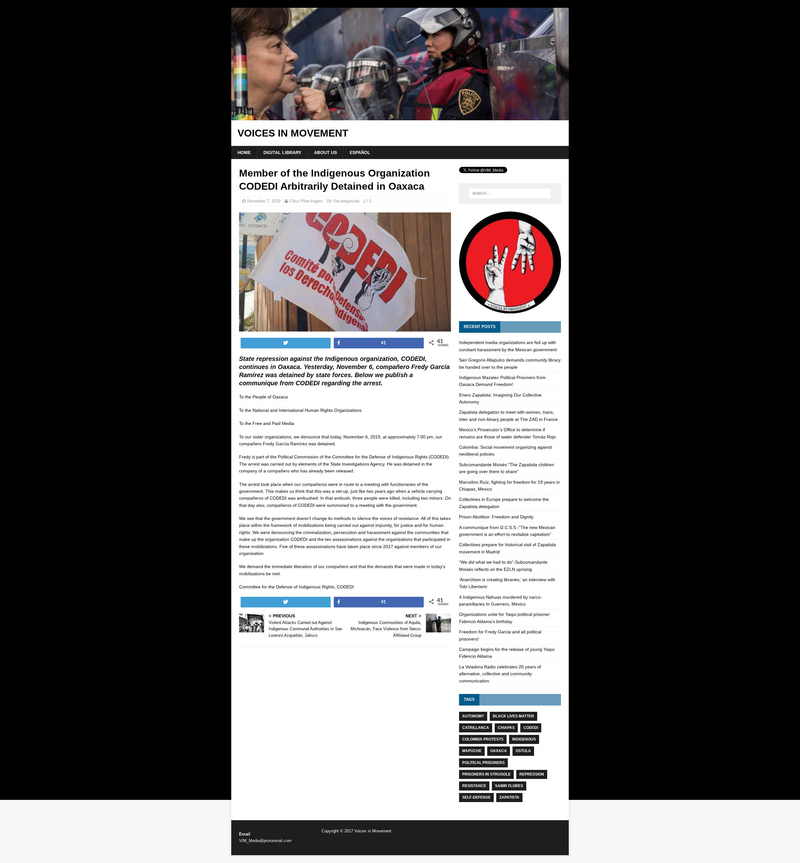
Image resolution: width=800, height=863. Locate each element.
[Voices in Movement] (400, 116)
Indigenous (524, 739)
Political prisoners (483, 763)
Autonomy (473, 716)
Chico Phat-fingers (306, 201)
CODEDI (530, 728)
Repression (531, 774)
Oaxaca (498, 751)
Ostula (523, 751)
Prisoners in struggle (486, 774)
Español (360, 152)
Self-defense (476, 797)
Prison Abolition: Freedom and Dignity (496, 516)
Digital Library (282, 152)
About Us (325, 152)
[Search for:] (510, 193)
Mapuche (472, 751)
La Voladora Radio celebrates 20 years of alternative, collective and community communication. (500, 673)
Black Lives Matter (513, 716)
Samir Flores (509, 786)
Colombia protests (482, 739)
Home (244, 152)
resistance (474, 786)
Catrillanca (475, 728)
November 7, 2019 (263, 201)
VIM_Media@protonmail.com (265, 840)
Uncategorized (346, 201)
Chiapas (506, 728)
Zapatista (509, 797)
